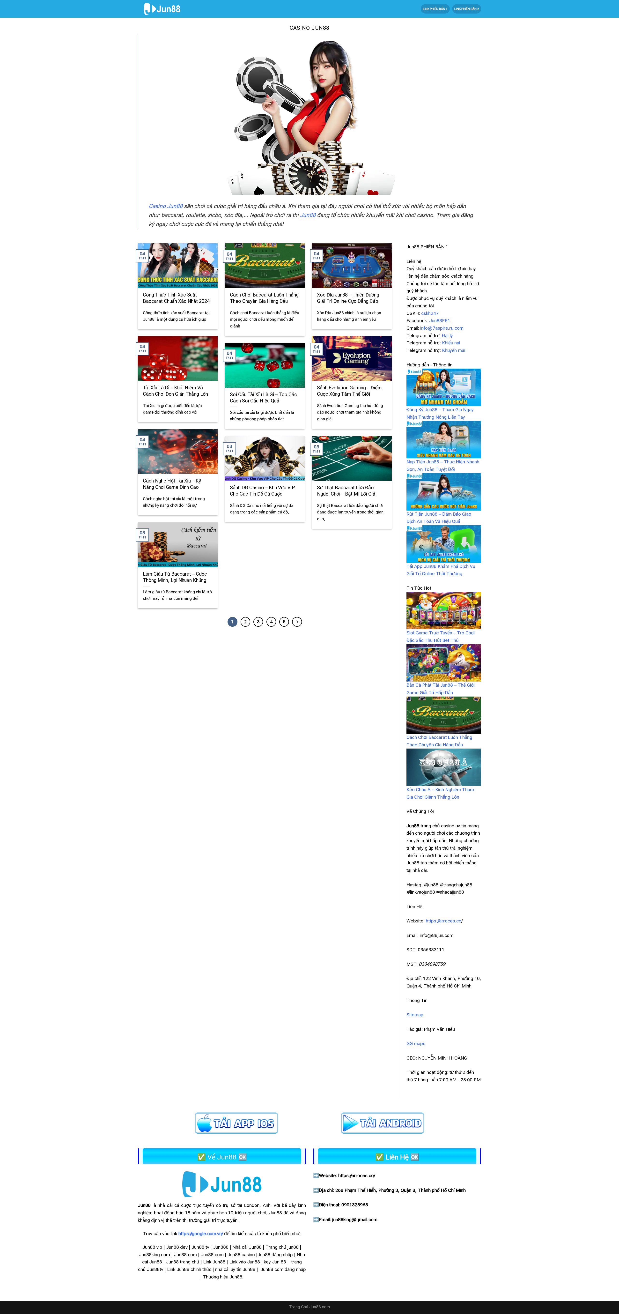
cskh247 (430, 313)
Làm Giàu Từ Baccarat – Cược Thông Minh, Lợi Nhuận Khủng (175, 577)
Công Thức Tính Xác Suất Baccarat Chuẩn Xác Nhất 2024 (176, 298)
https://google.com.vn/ (200, 1234)
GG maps (415, 1043)
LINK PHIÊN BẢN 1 (435, 9)
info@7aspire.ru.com (442, 328)
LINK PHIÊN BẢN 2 (466, 9)
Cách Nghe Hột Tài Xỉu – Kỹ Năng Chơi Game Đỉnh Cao (172, 484)
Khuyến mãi (453, 350)
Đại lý (447, 335)
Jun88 (308, 215)
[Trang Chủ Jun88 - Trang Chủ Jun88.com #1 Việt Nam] (162, 9)
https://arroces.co (443, 921)
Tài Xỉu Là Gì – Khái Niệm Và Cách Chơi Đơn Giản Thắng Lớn (175, 391)
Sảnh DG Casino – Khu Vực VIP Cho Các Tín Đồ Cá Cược (262, 491)
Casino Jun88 (166, 206)
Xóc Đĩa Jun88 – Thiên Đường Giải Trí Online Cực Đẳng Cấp (348, 298)
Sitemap (414, 1014)
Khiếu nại (451, 343)
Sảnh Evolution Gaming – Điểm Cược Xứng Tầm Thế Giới (349, 391)
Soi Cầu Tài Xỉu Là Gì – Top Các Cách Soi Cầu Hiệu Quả (263, 398)
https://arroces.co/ (356, 1176)
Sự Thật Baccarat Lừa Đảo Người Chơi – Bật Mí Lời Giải (347, 491)
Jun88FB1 (439, 320)
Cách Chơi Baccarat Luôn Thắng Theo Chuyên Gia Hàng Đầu (264, 298)
